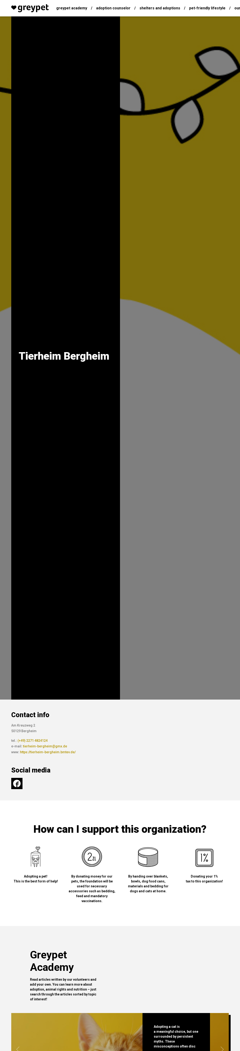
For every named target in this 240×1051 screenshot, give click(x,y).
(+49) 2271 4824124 (33, 740)
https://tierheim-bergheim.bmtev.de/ (48, 752)
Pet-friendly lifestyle (207, 8)
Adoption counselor (113, 8)
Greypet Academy (71, 8)
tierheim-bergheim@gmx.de (45, 746)
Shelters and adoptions (159, 8)
